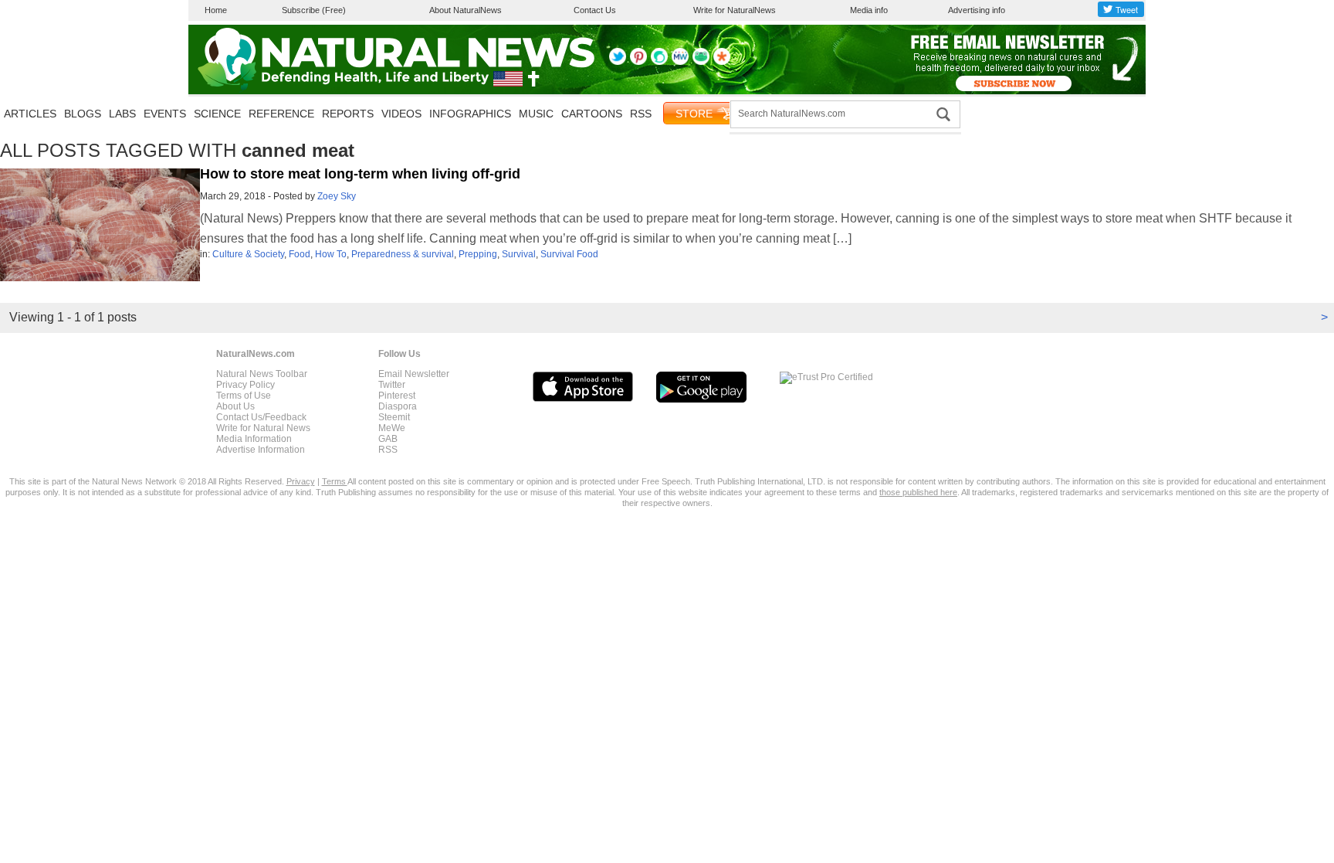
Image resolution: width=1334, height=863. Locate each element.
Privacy (300, 481)
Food (299, 254)
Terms (334, 481)
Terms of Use (243, 395)
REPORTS (348, 113)
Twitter (391, 384)
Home (216, 10)
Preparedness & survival (402, 254)
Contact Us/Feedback (261, 417)
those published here (918, 492)
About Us (235, 406)
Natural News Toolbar (261, 374)
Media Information (254, 438)
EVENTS (165, 113)
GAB (388, 438)
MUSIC (536, 113)
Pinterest (396, 395)
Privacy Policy (245, 384)
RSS (641, 113)
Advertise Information (260, 449)
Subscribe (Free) (314, 10)
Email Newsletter (413, 374)
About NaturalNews (465, 10)
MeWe (391, 428)
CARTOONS (591, 113)
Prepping (478, 254)
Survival (519, 254)
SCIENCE (217, 113)
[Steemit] (659, 61)
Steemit (394, 417)
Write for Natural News (263, 428)
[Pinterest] (638, 61)
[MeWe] (680, 61)
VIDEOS (401, 113)
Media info (869, 10)
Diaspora (397, 406)
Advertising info (976, 10)
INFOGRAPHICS (470, 113)
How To (331, 254)
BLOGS (82, 113)
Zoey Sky (336, 196)
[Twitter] (617, 61)
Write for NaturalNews (734, 10)
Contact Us (595, 10)
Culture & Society (248, 254)
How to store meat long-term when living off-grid (360, 174)
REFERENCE (281, 113)
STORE (694, 113)
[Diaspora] (721, 61)
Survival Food (569, 254)
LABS (122, 113)
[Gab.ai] (700, 61)
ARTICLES (30, 113)
